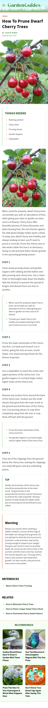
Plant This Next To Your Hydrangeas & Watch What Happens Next (12, 691)
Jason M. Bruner (11, 33)
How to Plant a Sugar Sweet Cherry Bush (24, 609)
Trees (5, 16)
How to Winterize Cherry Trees (19, 604)
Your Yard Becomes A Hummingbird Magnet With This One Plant (35, 656)
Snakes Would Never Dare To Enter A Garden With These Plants (12, 656)
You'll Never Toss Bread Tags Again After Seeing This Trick (33, 691)
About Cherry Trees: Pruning (19, 585)
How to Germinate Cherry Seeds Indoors (24, 613)
